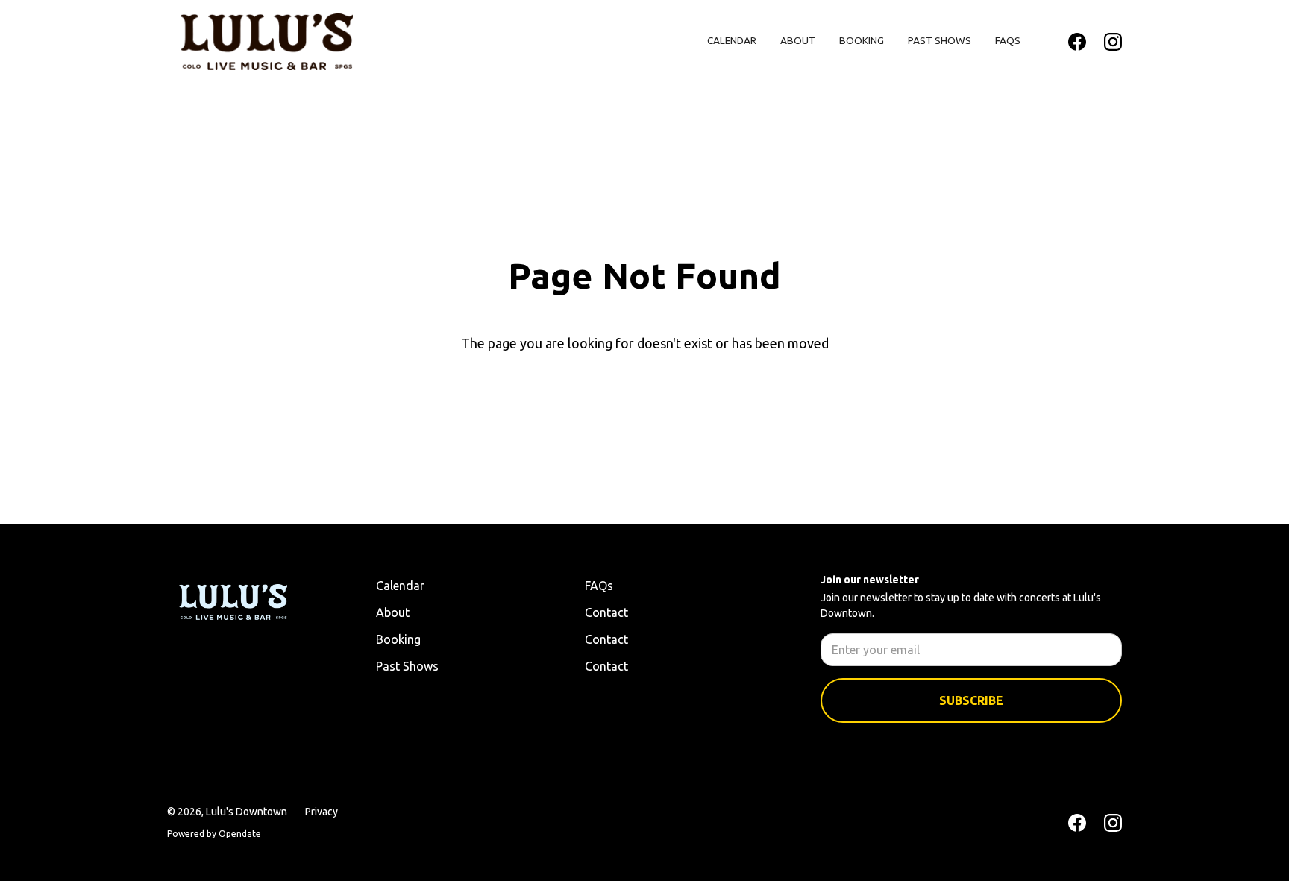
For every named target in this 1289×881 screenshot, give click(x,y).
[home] (266, 42)
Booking (861, 40)
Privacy (321, 812)
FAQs (1007, 40)
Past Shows (939, 40)
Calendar (731, 40)
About (797, 40)
